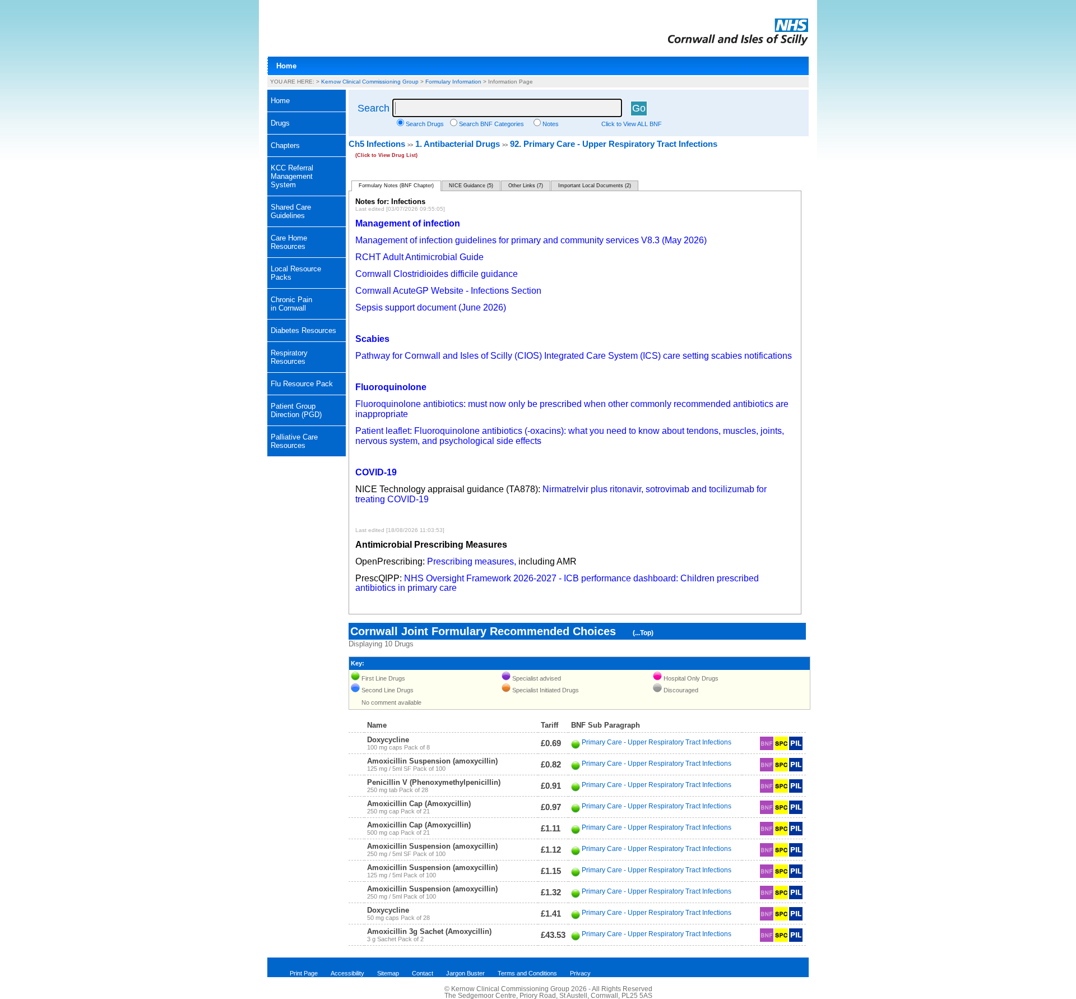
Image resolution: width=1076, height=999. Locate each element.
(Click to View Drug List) (386, 155)
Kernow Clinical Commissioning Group (370, 81)
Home (286, 66)
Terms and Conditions (527, 973)
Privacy (580, 973)
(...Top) (643, 633)
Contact (422, 973)
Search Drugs (425, 124)
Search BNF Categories (491, 124)
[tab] (306, 123)
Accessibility (347, 973)
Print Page (304, 973)
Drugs (280, 123)
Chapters (285, 145)
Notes (550, 124)
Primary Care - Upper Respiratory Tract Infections (656, 742)
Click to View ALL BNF (631, 124)
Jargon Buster (465, 973)
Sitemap (388, 973)
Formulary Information (453, 81)
